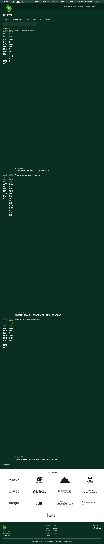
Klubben (48, 19)
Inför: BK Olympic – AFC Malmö (5, 338)
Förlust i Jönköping (11, 334)
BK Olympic (7, 531)
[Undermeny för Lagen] (83, 6)
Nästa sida (6, 28)
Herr (41, 19)
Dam (28, 19)
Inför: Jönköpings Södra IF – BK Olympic (37, 460)
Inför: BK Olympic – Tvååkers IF (32, 171)
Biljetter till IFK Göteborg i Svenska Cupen (11, 199)
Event (34, 19)
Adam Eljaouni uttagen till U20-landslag (38, 315)
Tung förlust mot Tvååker (11, 50)
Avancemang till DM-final (5, 192)
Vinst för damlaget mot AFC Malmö (5, 52)
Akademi (7, 19)
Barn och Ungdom (18, 19)
